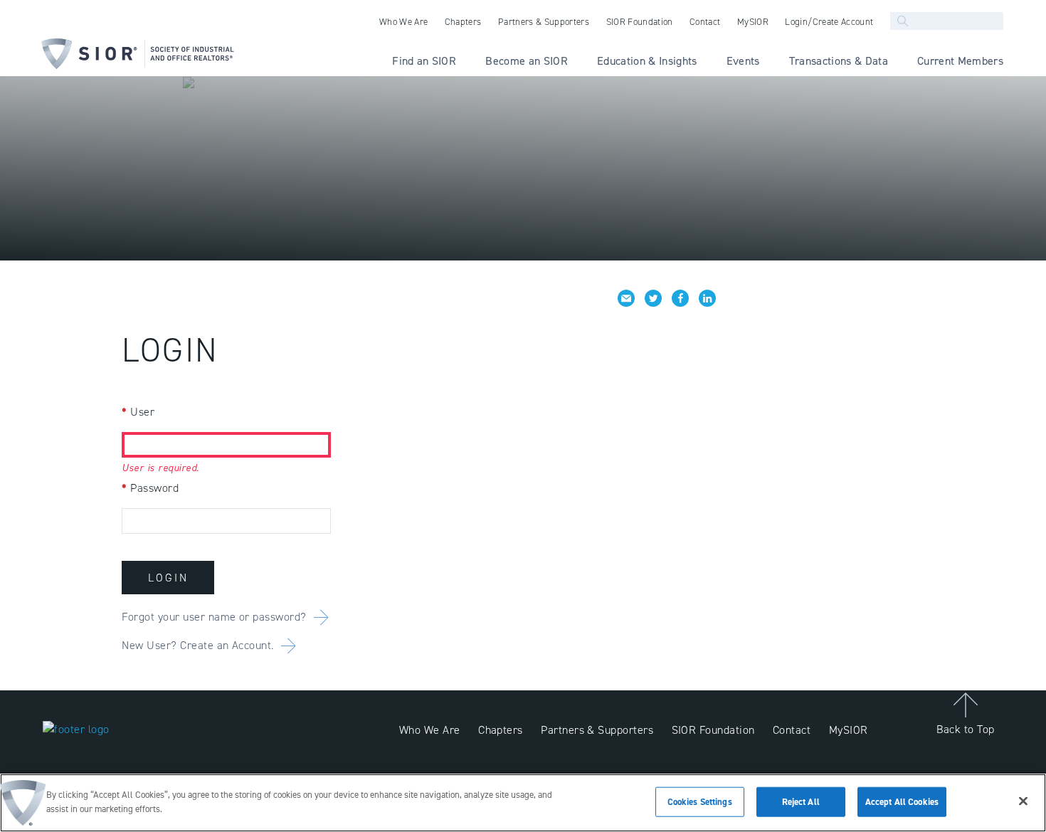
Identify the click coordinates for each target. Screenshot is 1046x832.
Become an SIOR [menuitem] (526, 60)
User (138, 411)
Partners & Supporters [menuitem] (543, 22)
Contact (791, 729)
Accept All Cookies (902, 802)
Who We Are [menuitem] (403, 22)
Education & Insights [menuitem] (647, 60)
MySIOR (848, 729)
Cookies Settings (699, 802)
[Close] (1023, 800)
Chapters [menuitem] (463, 22)
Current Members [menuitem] (960, 60)
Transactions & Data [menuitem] (838, 60)
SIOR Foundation (713, 729)
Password (150, 487)
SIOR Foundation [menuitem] (639, 22)
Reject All (801, 802)
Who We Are (429, 729)
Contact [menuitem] (705, 22)
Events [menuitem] (743, 60)
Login (168, 577)
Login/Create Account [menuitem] (829, 22)
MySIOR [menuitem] (752, 22)
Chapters (500, 729)
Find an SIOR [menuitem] (424, 60)
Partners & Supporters (597, 729)
